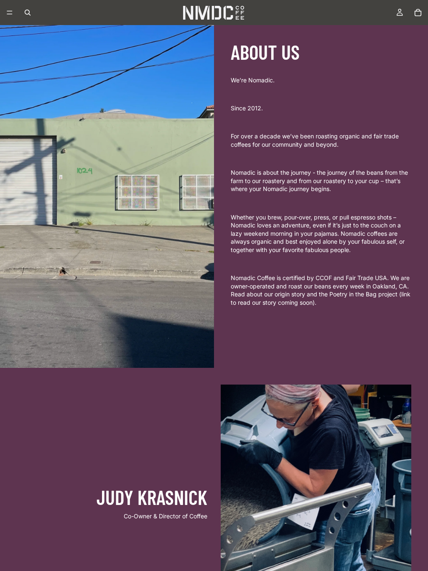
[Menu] (9, 12)
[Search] (27, 12)
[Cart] (418, 12)
